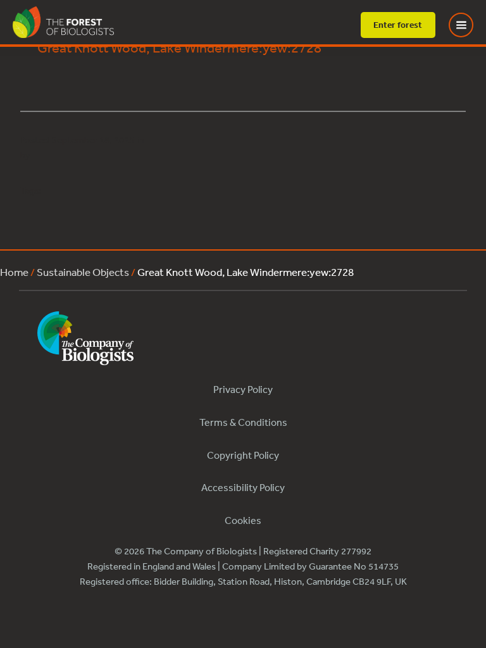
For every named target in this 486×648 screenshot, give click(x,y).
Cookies (243, 520)
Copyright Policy (243, 455)
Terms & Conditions (243, 422)
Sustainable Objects (83, 271)
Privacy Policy (243, 389)
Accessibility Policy (243, 487)
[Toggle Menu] (469, 25)
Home (14, 271)
